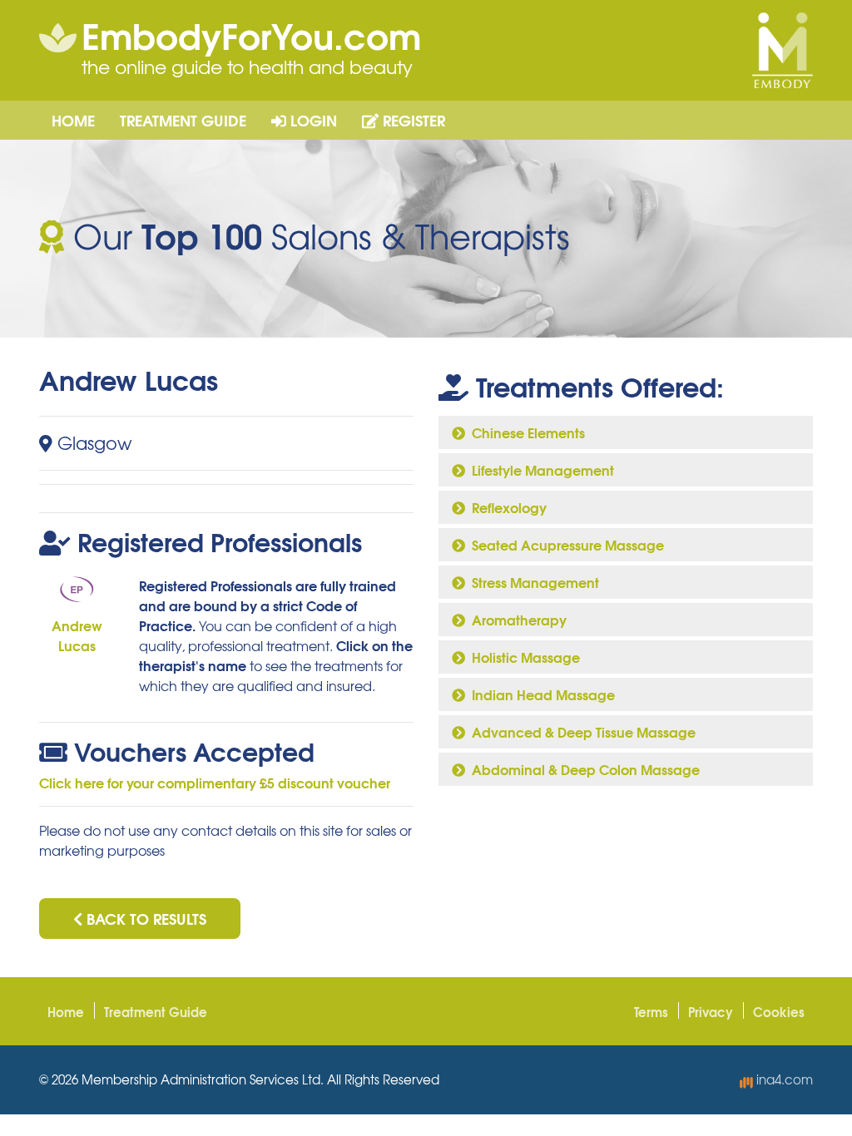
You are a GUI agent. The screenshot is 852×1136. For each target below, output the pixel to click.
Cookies (779, 1011)
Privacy (710, 1011)
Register (412, 119)
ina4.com (783, 1079)
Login (311, 119)
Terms (651, 1011)
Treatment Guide (183, 119)
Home (73, 119)
